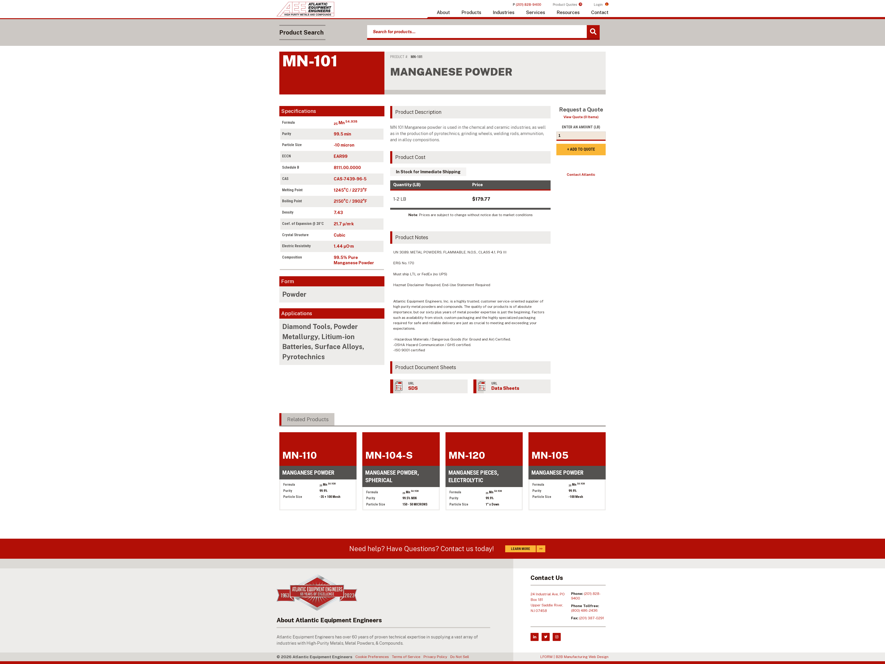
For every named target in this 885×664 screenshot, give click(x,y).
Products (471, 12)
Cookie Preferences (372, 657)
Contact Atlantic (581, 174)
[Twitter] (546, 637)
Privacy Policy (435, 657)
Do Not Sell (459, 657)
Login (599, 4)
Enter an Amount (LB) (581, 127)
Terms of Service (406, 657)
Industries (503, 12)
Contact (599, 12)
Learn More (520, 549)
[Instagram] (557, 637)
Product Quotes (567, 4)
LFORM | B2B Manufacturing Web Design (574, 657)
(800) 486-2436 (584, 610)
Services (535, 12)
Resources (568, 12)
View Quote (581, 117)
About (443, 12)
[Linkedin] (535, 637)
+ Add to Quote (581, 149)
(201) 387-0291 (591, 618)
